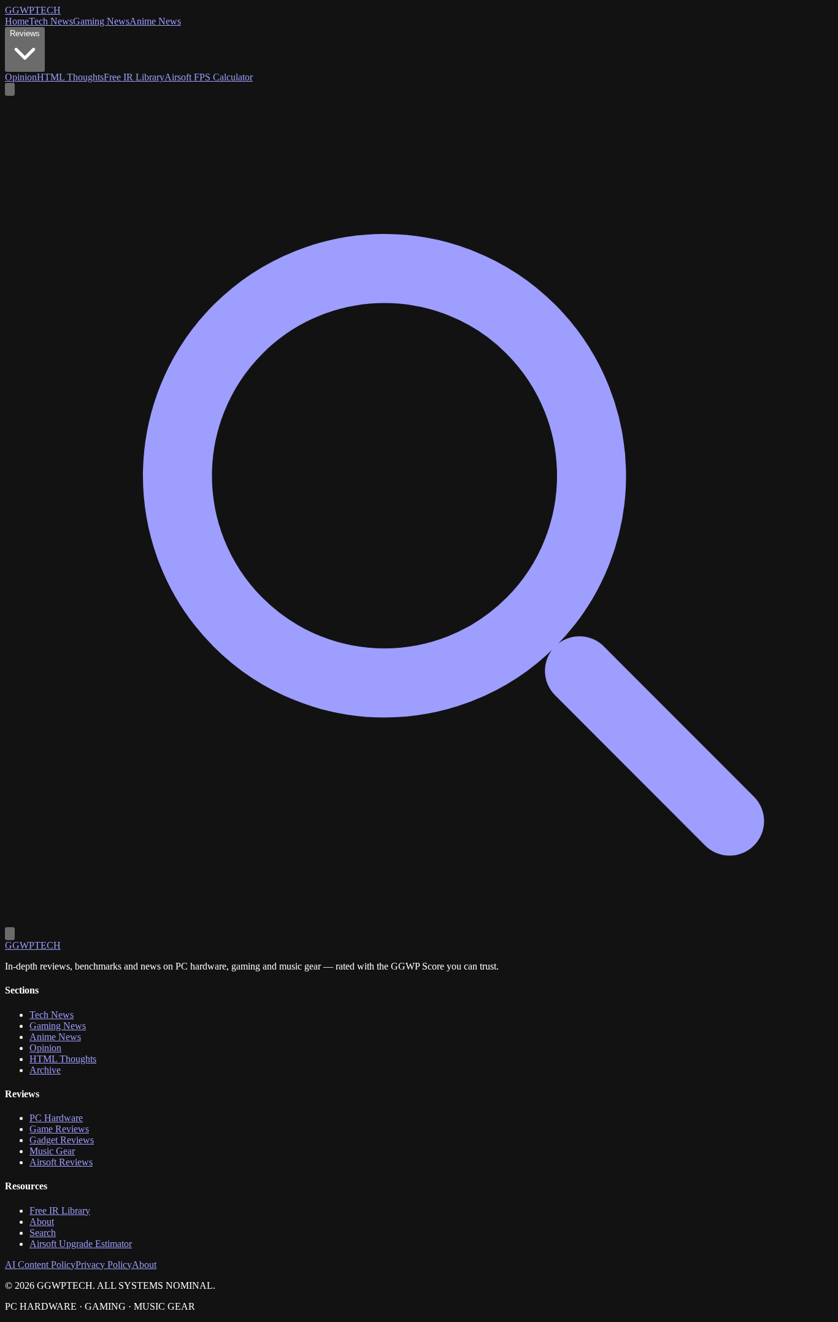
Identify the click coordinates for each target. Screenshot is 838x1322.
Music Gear (52, 1151)
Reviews (25, 33)
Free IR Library (134, 77)
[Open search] (10, 89)
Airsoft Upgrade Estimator (80, 1243)
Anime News (155, 21)
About (41, 1221)
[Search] (419, 921)
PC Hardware (56, 1118)
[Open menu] (10, 933)
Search (42, 1232)
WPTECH (33, 10)
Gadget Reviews (61, 1140)
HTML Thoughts (70, 77)
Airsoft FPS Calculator (208, 77)
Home (17, 21)
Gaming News (101, 21)
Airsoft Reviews (61, 1162)
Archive (45, 1070)
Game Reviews (59, 1129)
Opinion (21, 77)
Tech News (51, 21)
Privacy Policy (103, 1264)
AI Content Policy (40, 1264)
